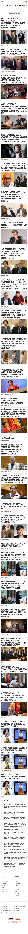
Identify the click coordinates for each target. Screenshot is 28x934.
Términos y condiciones (21, 906)
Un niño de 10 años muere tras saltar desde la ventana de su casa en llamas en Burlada (15, 806)
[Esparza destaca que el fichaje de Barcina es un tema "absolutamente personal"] (14, 680)
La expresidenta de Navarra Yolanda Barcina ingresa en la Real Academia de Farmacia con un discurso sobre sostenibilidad (14, 253)
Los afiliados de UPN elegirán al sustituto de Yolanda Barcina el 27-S (14, 750)
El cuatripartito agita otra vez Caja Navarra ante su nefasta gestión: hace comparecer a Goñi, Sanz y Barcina (13, 196)
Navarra (3, 876)
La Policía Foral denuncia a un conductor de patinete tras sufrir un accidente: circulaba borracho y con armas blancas (15, 859)
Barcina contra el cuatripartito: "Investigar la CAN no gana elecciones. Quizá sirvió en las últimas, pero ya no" (14, 108)
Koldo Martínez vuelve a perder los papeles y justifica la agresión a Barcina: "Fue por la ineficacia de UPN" (11, 449)
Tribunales (4, 881)
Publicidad (5, 908)
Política (3, 878)
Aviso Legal (18, 904)
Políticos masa (7, 438)
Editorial (4, 889)
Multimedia (17, 893)
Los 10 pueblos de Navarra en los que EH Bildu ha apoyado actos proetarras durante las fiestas (15, 812)
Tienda (17, 910)
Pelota (17, 881)
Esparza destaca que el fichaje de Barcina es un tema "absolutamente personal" (14, 669)
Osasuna (4, 897)
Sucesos (4, 879)
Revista (16, 891)
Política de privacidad (7, 913)
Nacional (17, 889)
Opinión (3, 887)
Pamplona (4, 885)
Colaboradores (5, 891)
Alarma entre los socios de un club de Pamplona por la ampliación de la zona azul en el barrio (14, 819)
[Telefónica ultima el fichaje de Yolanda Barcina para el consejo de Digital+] (14, 735)
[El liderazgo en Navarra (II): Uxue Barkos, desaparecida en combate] (14, 236)
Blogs (3, 893)
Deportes (17, 876)
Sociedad (4, 883)
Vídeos (17, 897)
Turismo (17, 908)
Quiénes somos (6, 904)
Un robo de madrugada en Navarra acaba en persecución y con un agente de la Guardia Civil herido (15, 865)
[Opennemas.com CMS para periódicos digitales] (14, 923)
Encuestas (4, 894)
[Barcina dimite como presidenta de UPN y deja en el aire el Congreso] (14, 788)
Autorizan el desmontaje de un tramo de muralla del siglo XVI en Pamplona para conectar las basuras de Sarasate (15, 825)
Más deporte (18, 887)
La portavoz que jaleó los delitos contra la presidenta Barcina (14, 506)
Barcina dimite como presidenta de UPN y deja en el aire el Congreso (13, 777)
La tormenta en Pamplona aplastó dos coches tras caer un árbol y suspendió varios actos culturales (15, 839)
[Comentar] (7, 45)
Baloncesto (18, 879)
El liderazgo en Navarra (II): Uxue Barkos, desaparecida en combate (14, 225)
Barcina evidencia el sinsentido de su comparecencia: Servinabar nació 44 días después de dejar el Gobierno (13, 23)
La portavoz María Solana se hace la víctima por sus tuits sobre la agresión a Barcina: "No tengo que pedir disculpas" (13, 343)
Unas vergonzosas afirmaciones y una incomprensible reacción (12, 401)
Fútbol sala (18, 885)
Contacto (5, 906)
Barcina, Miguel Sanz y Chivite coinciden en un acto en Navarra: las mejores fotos (14, 52)
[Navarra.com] (14, 5)
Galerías (17, 895)
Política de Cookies (7, 910)
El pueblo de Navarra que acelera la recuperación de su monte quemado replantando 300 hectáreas (14, 845)
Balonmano (18, 883)
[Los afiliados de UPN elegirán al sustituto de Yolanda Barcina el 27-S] (14, 761)
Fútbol (17, 878)
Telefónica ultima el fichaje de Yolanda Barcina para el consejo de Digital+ (13, 724)
